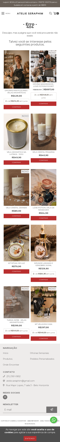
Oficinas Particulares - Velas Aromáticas (16, 91)
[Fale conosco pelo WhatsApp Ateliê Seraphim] (53, 420)
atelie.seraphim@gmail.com (20, 381)
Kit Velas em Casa (43, 324)
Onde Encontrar (11, 364)
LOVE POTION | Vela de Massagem (43, 209)
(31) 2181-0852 (13, 376)
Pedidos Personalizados (42, 359)
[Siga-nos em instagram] (5, 397)
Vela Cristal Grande (16, 208)
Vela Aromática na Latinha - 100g (16, 153)
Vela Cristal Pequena (43, 152)
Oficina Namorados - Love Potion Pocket (43, 85)
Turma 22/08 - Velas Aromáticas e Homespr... (16, 321)
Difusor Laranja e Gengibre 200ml (43, 264)
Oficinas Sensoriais (39, 353)
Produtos (7, 359)
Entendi (30, 438)
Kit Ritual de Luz (16, 263)
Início (5, 353)
